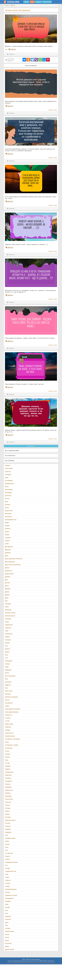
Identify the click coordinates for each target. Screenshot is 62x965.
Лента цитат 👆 (31, 446)
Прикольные (9, 790)
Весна (7, 507)
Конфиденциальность (49, 962)
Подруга (7, 769)
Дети (6, 580)
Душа (6, 598)
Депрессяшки (9, 574)
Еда (6, 601)
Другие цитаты (9, 949)
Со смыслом (9, 853)
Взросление (9, 510)
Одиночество (9, 733)
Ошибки (7, 754)
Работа (7, 811)
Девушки (8, 552)
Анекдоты (8, 474)
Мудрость (8, 685)
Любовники (8, 661)
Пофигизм (8, 775)
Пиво (6, 760)
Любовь (7, 664)
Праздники (8, 787)
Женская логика (10, 613)
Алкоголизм (8, 468)
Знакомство (8, 634)
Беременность (9, 483)
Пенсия (7, 757)
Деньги (7, 568)
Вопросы (8, 528)
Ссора (7, 877)
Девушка (8, 550)
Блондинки (8, 492)
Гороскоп (8, 538)
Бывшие (7, 504)
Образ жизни (9, 724)
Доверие (7, 589)
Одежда (7, 730)
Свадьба (8, 829)
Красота (7, 649)
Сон (6, 865)
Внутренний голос (10, 519)
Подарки (7, 766)
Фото (6, 913)
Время (7, 531)
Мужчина (8, 694)
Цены (6, 922)
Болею (7, 498)
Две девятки (9, 546)
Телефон (8, 901)
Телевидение (9, 898)
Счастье (7, 892)
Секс (6, 835)
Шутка (7, 937)
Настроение (9, 703)
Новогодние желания (11, 712)
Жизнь (7, 622)
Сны (6, 850)
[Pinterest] (48, 59)
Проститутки (9, 799)
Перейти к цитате (52, 110)
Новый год (8, 715)
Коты (6, 646)
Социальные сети (10, 871)
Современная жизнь (11, 862)
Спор (6, 874)
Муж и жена (8, 691)
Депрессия (8, 571)
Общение (8, 727)
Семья (7, 841)
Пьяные (7, 805)
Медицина (8, 670)
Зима (6, 631)
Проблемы (8, 796)
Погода (7, 763)
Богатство (8, 495)
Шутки (7, 940)
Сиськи (7, 844)
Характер (8, 916)
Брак (6, 501)
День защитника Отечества (13, 559)
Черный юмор (9, 931)
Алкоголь (8, 471)
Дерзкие (7, 577)
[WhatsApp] (40, 59)
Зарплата (8, 628)
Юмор (7, 946)
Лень (6, 655)
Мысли (7, 700)
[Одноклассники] (28, 59)
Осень (7, 742)
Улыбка (7, 907)
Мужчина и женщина (11, 697)
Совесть (7, 856)
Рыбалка (8, 826)
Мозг (6, 679)
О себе (7, 721)
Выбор (7, 534)
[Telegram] (32, 59)
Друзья (7, 592)
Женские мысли (10, 616)
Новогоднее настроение (12, 709)
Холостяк (8, 919)
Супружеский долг (11, 889)
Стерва (7, 886)
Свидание (8, 832)
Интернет (8, 640)
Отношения (8, 748)
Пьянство (8, 802)
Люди (7, 667)
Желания (8, 604)
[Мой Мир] (44, 59)
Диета (7, 586)
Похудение (8, 781)
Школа (7, 934)
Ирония (7, 643)
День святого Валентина (13, 565)
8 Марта (7, 465)
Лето (6, 658)
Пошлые (7, 784)
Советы (7, 859)
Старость (8, 880)
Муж (6, 688)
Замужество (9, 625)
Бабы (6, 477)
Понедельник (9, 772)
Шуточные (8, 943)
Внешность (8, 516)
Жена (7, 607)
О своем (7, 718)
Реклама (7, 817)
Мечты (7, 673)
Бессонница (9, 489)
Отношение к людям (11, 745)
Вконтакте (8, 513)
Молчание (8, 682)
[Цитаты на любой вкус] (13, 2)
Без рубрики (9, 480)
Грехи (7, 544)
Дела (6, 556)
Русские (7, 823)
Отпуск (7, 751)
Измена (7, 637)
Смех (6, 847)
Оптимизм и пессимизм (12, 739)
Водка (7, 522)
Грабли (7, 540)
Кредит (7, 652)
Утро (6, 910)
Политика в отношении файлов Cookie (17, 962)
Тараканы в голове (11, 895)
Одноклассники (10, 736)
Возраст (7, 525)
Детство (7, 583)
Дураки (7, 595)
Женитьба (8, 610)
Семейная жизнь (10, 838)
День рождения (10, 562)
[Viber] (36, 59)
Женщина (8, 619)
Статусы (7, 883)
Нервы (7, 706)
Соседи (7, 868)
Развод (7, 814)
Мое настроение (10, 676)
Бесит (7, 486)
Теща (6, 904)
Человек (7, 928)
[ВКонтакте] (24, 59)
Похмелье (8, 778)
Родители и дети (10, 820)
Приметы (8, 793)
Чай (6, 925)
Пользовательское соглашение (35, 962)
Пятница (7, 808)
